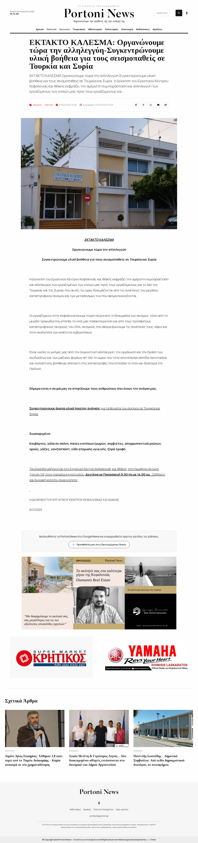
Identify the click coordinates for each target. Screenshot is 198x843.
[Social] (186, 13)
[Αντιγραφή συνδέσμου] (166, 105)
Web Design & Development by (137, 839)
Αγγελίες (87, 809)
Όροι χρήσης (122, 809)
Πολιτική (49, 104)
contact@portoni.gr (99, 815)
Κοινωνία (37, 104)
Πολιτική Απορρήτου (103, 809)
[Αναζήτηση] (179, 13)
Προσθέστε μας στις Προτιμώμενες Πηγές (99, 544)
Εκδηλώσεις (75, 809)
